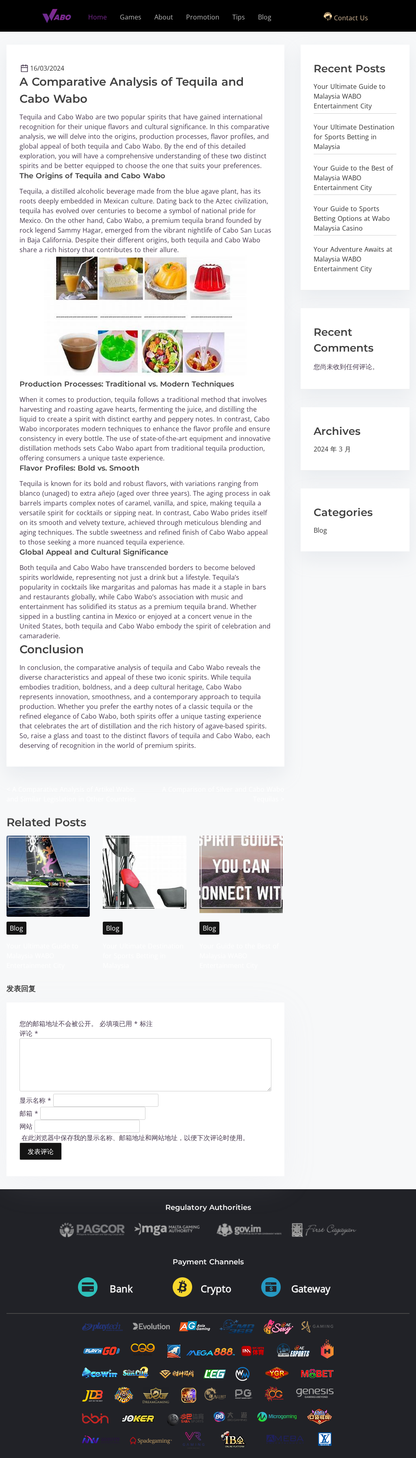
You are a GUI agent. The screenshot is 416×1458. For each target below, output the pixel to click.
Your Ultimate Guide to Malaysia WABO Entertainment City (42, 956)
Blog (16, 928)
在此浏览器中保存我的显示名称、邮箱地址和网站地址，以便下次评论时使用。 (135, 1137)
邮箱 (29, 1112)
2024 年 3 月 (332, 449)
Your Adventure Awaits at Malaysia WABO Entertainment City (353, 259)
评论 (29, 1033)
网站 (26, 1125)
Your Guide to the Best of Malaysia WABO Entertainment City (239, 956)
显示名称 (35, 1099)
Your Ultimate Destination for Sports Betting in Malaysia (143, 956)
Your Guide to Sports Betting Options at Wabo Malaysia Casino (352, 218)
